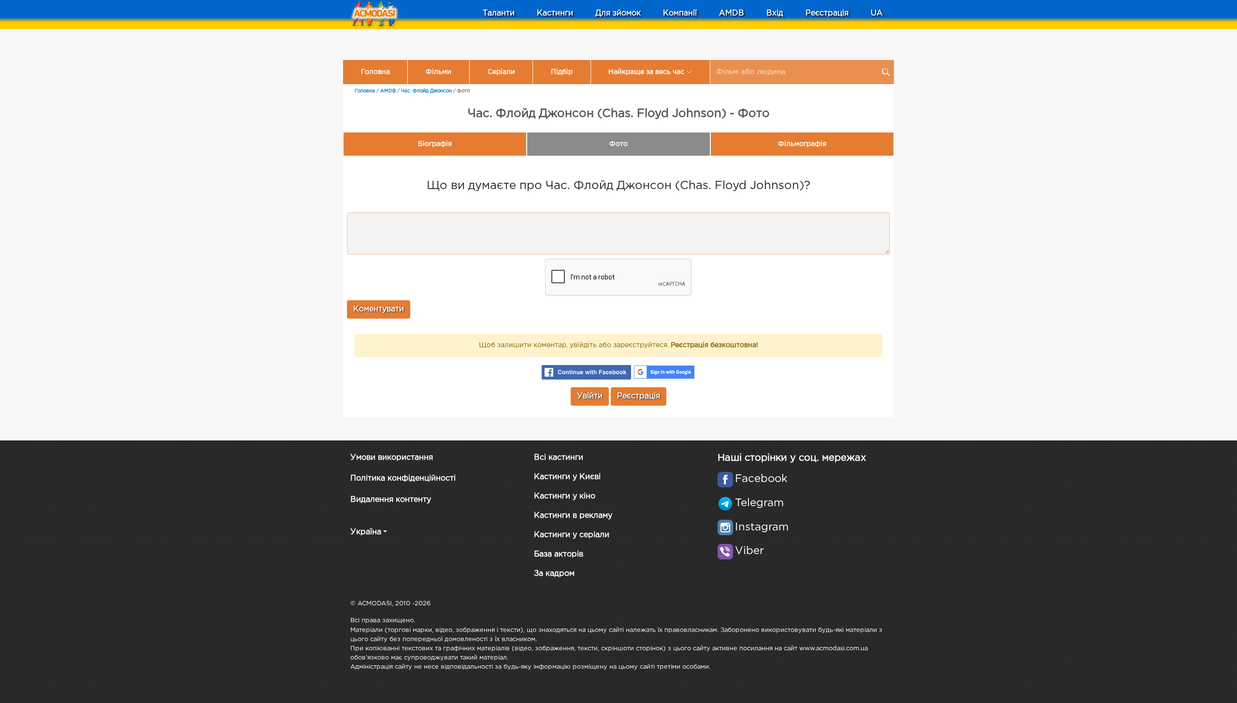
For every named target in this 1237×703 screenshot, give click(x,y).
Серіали (501, 72)
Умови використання (391, 457)
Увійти (590, 396)
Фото (618, 144)
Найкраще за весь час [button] (646, 72)
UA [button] (877, 13)
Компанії (680, 13)
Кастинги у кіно (564, 496)
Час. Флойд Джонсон (426, 91)
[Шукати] (885, 72)
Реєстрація (827, 13)
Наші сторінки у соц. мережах (792, 458)
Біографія (435, 144)
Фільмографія (802, 144)
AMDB (731, 13)
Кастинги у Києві (567, 477)
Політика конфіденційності (403, 478)
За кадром (554, 573)
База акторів (558, 554)
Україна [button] (365, 532)
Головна (375, 72)
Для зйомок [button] (618, 13)
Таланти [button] (499, 13)
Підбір (562, 72)
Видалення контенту (390, 499)
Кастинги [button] (555, 13)
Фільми (438, 72)
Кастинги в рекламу (573, 515)
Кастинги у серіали (571, 535)
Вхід (774, 13)
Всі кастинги (558, 457)
